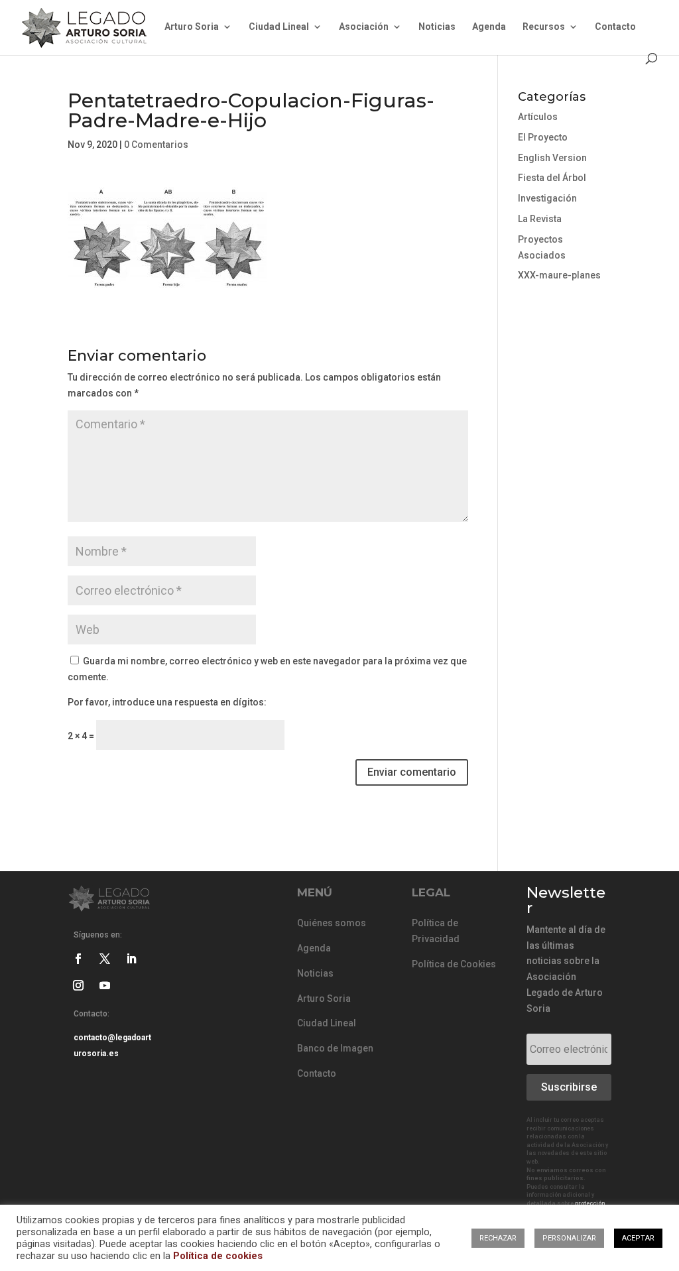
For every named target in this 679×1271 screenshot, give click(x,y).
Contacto (615, 27)
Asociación (364, 27)
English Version (552, 157)
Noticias (437, 27)
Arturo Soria (191, 27)
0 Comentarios (156, 144)
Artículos (538, 116)
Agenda (489, 27)
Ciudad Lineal (279, 27)
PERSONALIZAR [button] (569, 1238)
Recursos (544, 27)
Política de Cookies (454, 964)
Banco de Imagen (335, 1048)
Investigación (547, 198)
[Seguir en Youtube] (104, 985)
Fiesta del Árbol (552, 177)
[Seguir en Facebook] (78, 958)
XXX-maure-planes (559, 275)
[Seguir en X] (104, 958)
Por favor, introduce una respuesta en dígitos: (167, 702)
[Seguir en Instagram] (78, 985)
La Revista (540, 218)
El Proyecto (543, 137)
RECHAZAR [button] (498, 1238)
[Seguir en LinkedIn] (131, 958)
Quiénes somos (331, 923)
